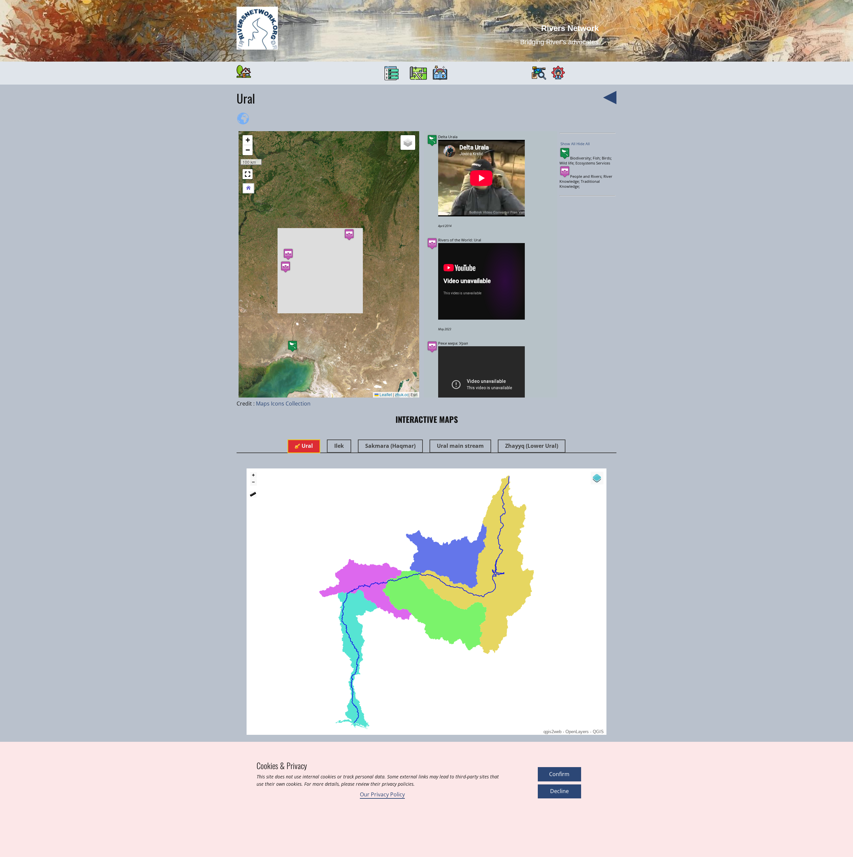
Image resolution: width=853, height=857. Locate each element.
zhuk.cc (402, 394)
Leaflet (385, 394)
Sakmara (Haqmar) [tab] (390, 445)
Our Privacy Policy (382, 794)
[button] (292, 346)
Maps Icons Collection (283, 403)
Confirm (559, 774)
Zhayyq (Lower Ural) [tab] (531, 445)
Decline (559, 791)
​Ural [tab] (306, 445)
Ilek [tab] (339, 445)
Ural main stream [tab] (460, 445)
